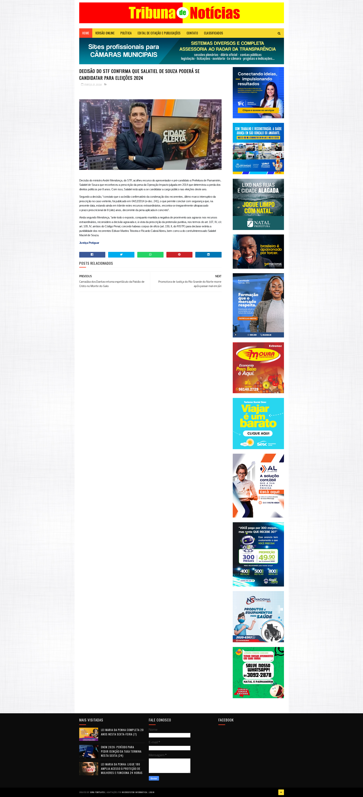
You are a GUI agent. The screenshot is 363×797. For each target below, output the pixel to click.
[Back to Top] (281, 792)
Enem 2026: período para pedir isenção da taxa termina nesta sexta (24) (121, 751)
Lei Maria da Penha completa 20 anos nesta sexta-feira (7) (122, 732)
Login (151, 792)
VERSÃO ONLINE (105, 33)
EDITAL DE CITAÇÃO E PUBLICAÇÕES (159, 33)
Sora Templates (97, 792)
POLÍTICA (126, 33)
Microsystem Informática (134, 792)
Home (85, 33)
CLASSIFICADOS (213, 33)
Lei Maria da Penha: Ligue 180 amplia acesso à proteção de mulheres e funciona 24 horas (122, 768)
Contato (192, 33)
